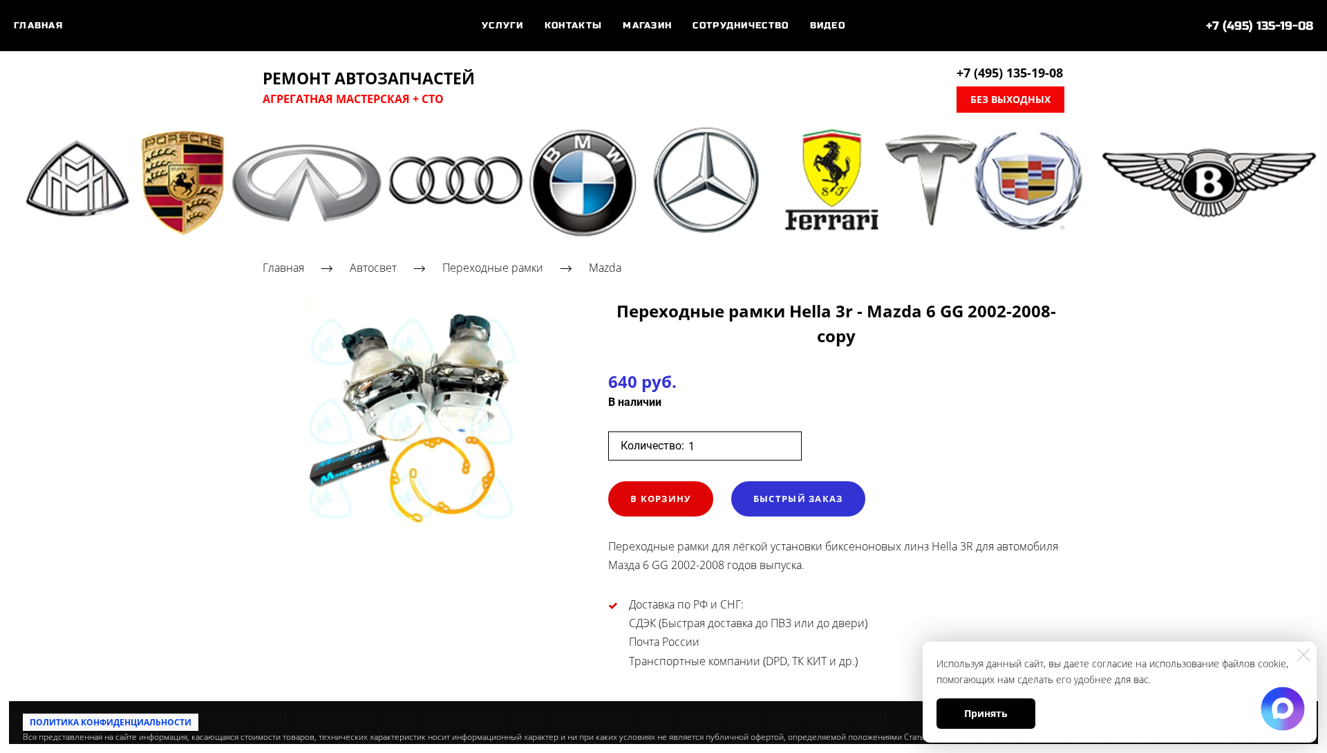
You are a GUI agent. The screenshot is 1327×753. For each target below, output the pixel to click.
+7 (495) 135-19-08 (1259, 26)
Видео (828, 25)
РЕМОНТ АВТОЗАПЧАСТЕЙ (369, 79)
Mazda (605, 267)
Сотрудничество (741, 25)
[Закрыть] (1303, 655)
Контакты (573, 25)
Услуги (503, 25)
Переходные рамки (492, 267)
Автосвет (373, 267)
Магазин (647, 25)
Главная (38, 25)
